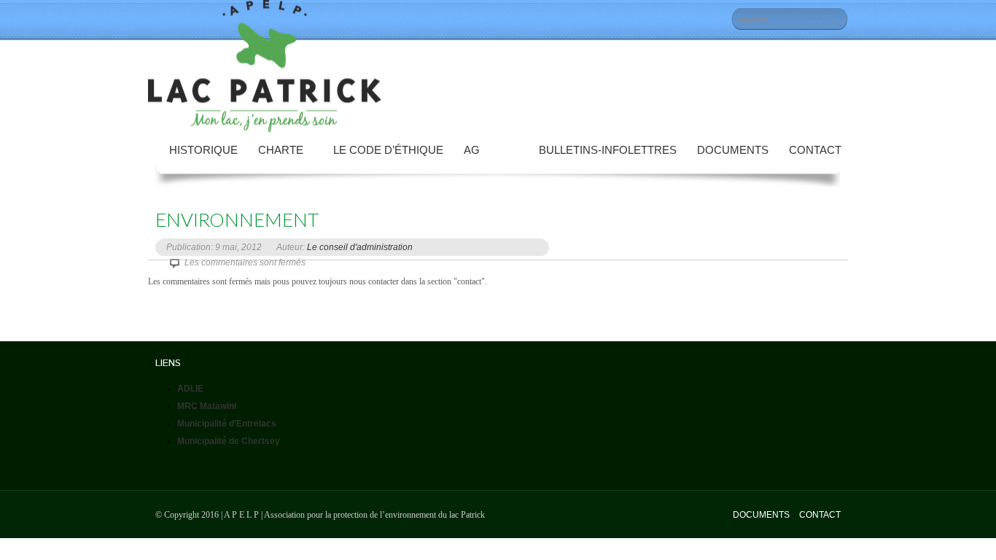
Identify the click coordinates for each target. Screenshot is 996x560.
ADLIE (190, 389)
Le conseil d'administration (360, 247)
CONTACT (820, 515)
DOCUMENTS (761, 515)
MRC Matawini (206, 406)
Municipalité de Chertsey (228, 441)
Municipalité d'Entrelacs (226, 424)
